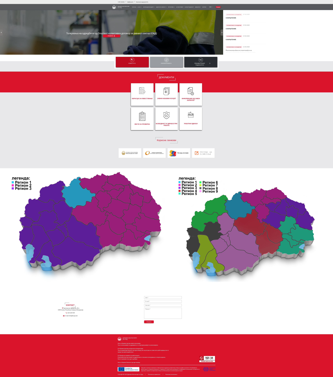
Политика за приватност (154, 374)
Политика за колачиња (171, 374)
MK (210, 7)
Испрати (149, 322)
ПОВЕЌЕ (110, 36)
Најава (218, 7)
